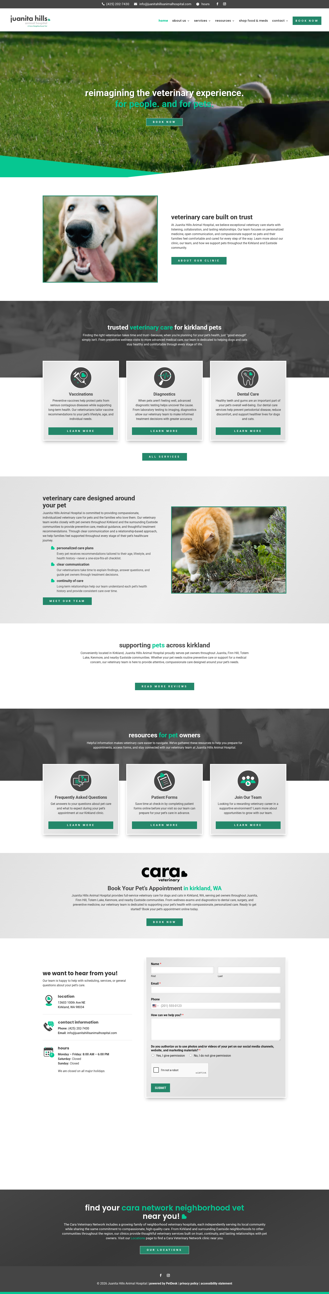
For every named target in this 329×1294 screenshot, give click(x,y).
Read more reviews (165, 686)
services (200, 20)
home (163, 20)
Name (156, 964)
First (153, 976)
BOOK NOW (307, 21)
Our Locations (164, 1249)
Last (220, 976)
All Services (164, 456)
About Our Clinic (199, 260)
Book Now (164, 121)
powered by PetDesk (163, 1283)
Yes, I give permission (170, 1055)
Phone (155, 999)
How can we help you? (167, 1015)
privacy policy (189, 1283)
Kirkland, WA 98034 (71, 1007)
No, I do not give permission (212, 1055)
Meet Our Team (67, 600)
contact (278, 20)
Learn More (81, 430)
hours (205, 4)
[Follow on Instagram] (224, 4)
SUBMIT (160, 1088)
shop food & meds (253, 20)
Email (156, 983)
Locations (138, 1238)
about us (179, 20)
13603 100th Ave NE (71, 1002)
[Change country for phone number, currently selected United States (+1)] (155, 1005)
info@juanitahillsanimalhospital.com (165, 4)
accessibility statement (216, 1283)
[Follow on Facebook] (217, 4)
